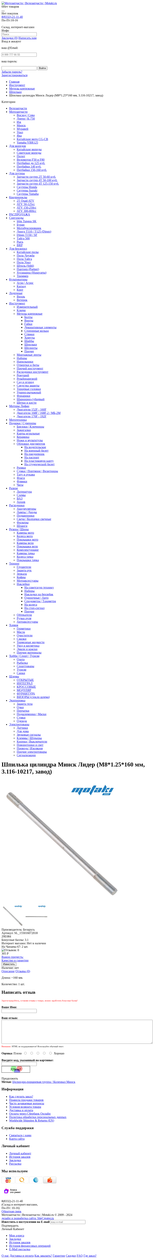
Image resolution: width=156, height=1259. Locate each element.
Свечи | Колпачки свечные (34, 519)
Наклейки (23, 584)
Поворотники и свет (30, 745)
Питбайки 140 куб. (29, 166)
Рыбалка (22, 662)
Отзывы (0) (22, 971)
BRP (20, 245)
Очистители (25, 635)
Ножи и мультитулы (30, 440)
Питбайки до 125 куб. (31, 163)
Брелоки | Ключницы (30, 426)
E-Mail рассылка (19, 1249)
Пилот (21, 156)
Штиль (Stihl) (25, 265)
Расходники (17, 505)
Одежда (22, 721)
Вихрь (21, 296)
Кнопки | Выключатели (32, 741)
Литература (24, 491)
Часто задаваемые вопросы (26, 1103)
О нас (5, 1255)
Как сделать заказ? (21, 1096)
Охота (21, 659)
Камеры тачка (26, 553)
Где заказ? (90, 1255)
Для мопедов (17, 146)
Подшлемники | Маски (31, 714)
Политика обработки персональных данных (37, 1117)
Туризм (21, 669)
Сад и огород (25, 382)
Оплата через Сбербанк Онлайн (30, 1113)
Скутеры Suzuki (27, 190)
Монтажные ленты (29, 354)
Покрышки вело (27, 546)
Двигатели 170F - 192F (31, 416)
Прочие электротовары (32, 751)
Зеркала (22, 573)
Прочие (29, 611)
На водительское (35, 447)
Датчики (22, 727)
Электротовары (19, 724)
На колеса (30, 604)
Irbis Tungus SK (27, 221)
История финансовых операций (30, 1245)
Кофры (21, 577)
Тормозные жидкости (31, 642)
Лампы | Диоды (27, 512)
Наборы (22, 358)
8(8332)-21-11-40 (12, 16)
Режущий (23, 375)
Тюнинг (14, 563)
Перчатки (23, 710)
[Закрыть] (3, 11)
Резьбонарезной (27, 378)
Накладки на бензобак (38, 594)
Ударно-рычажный (29, 392)
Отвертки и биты (28, 365)
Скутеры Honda (27, 187)
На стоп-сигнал (34, 608)
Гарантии (59, 1255)
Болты (28, 317)
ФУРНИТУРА (26, 693)
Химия (13, 625)
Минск (21, 125)
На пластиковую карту (39, 460)
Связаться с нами (20, 1135)
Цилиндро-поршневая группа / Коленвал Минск (43, 1081)
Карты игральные (28, 433)
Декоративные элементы (40, 327)
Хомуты (29, 337)
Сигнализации (26, 755)
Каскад (21, 286)
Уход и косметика (28, 645)
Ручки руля (24, 618)
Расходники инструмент (32, 371)
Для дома (23, 731)
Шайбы (29, 341)
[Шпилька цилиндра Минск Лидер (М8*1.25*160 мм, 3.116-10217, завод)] (64, 902)
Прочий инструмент (30, 368)
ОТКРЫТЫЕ (25, 680)
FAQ (80, 1255)
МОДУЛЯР (24, 690)
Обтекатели (24, 614)
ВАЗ (19, 498)
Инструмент (17, 303)
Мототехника (18, 419)
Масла (21, 632)
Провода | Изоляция (30, 748)
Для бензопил (18, 248)
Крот (20, 289)
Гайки (28, 324)
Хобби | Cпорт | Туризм (24, 656)
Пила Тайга (24, 259)
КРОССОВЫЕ (26, 686)
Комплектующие (28, 549)
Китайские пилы (28, 252)
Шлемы (14, 676)
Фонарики (23, 395)
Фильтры (23, 522)
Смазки (21, 638)
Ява (19, 135)
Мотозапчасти (18, 111)
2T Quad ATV (25, 200)
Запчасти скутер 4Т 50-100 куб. (37, 180)
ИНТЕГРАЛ (25, 683)
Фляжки (22, 481)
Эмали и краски (27, 649)
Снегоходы (16, 217)
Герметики (24, 628)
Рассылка (15, 1163)
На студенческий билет (39, 464)
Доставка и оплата (21, 1110)
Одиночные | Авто (36, 597)
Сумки (21, 717)
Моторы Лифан (19, 406)
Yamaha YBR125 (27, 142)
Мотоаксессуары (27, 580)
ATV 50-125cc (26, 204)
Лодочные (15, 293)
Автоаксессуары (27, 621)
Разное (13, 488)
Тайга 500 (23, 238)
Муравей (22, 128)
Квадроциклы (18, 197)
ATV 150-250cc (26, 207)
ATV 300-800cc (26, 211)
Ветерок (22, 300)
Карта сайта (17, 1138)
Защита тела (25, 703)
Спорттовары (25, 666)
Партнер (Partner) (28, 269)
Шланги (22, 525)
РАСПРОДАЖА (19, 214)
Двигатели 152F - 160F (31, 409)
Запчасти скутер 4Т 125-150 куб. (38, 183)
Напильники (25, 361)
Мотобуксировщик (29, 228)
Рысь (20, 241)
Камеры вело (25, 543)
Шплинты (30, 348)
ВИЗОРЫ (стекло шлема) (33, 697)
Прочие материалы (29, 652)
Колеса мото (25, 536)
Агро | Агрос (25, 282)
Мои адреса (16, 1235)
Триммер (22, 276)
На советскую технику (39, 587)
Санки (21, 673)
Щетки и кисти (27, 402)
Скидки (71, 1255)
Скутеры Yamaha (28, 193)
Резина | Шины (19, 529)
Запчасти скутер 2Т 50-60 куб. (36, 176)
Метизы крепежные (29, 313)
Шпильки (30, 344)
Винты (28, 320)
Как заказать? (43, 1255)
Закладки (15, 1160)
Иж (19, 122)
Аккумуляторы (26, 508)
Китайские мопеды (29, 149)
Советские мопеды (29, 152)
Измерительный (27, 306)
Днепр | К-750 (26, 118)
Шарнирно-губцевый (31, 399)
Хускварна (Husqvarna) (31, 272)
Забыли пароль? (12, 71)
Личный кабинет (20, 1153)
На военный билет (36, 450)
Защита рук (24, 570)
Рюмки (21, 467)
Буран (21, 224)
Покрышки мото (27, 539)
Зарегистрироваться (14, 75)
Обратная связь (11, 1211)
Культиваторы (18, 279)
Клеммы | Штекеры (29, 738)
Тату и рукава (26, 474)
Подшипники (25, 515)
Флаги (21, 478)
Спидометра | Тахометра (40, 601)
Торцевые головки (29, 389)
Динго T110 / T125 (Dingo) (34, 231)
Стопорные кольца (36, 330)
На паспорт (31, 457)
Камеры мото (25, 532)
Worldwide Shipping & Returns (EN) (31, 1120)
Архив (21, 502)
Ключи (21, 310)
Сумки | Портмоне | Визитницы (37, 471)
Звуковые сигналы (29, 734)
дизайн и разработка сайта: (28, 1218)
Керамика (23, 436)
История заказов (19, 1156)
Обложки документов (31, 443)
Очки (20, 707)
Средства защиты (28, 385)
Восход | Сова (26, 115)
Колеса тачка (25, 556)
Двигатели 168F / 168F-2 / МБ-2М (38, 413)
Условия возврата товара (25, 1106)
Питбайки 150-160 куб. (32, 170)
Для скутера (17, 173)
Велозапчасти (18, 108)
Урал (20, 132)
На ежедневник (34, 454)
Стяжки (29, 334)
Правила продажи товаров (26, 1100)
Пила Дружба (25, 255)
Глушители (24, 567)
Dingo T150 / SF (27, 235)
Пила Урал (24, 262)
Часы (20, 484)
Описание (8, 971)
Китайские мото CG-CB (32, 139)
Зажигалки (24, 430)
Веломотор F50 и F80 (31, 159)
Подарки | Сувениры (22, 423)
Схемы (21, 495)
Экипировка (17, 700)
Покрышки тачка (28, 560)
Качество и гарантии (15, 958)
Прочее (29, 351)
